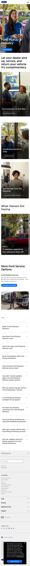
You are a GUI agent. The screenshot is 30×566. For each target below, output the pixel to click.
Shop (2, 499)
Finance (3, 503)
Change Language (8, 537)
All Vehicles (4, 475)
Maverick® (4, 467)
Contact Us (3, 546)
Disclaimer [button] (3, 45)
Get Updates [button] (7, 517)
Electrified (3, 483)
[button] (15, 327)
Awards (3, 493)
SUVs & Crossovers (5, 478)
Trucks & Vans (4, 479)
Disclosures (6, 453)
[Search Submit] (2, 461)
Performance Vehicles (6, 492)
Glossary (2, 544)
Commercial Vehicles (6, 485)
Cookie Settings (14, 561)
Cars (2, 481)
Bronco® (3, 466)
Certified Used (4, 488)
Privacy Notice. (20, 556)
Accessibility (3, 547)
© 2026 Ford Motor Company (6, 541)
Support (3, 511)
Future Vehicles (5, 486)
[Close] (24, 544)
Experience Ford (6, 507)
